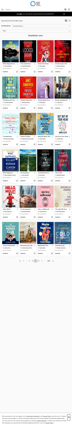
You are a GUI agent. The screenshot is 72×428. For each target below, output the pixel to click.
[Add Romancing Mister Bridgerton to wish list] (69, 108)
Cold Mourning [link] (59, 245)
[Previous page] (20, 261)
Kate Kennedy (42, 211)
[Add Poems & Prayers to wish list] (34, 145)
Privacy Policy (47, 416)
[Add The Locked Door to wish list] (34, 72)
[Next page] (53, 261)
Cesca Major (42, 248)
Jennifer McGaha (8, 102)
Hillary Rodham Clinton (10, 175)
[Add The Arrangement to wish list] (34, 217)
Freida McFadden (26, 66)
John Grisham (25, 175)
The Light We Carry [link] (61, 209)
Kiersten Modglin (26, 211)
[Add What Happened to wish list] (17, 181)
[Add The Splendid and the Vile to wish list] (52, 181)
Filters (4, 31)
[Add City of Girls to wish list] (69, 181)
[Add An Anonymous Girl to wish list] (69, 72)
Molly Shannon (8, 211)
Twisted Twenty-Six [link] (26, 100)
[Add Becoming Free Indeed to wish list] (34, 253)
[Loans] (65, 10)
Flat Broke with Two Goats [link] (9, 100)
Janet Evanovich (26, 102)
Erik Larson (42, 175)
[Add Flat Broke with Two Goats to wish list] (17, 108)
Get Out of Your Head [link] (61, 136)
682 (48, 261)
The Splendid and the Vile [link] (44, 173)
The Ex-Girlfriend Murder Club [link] (9, 245)
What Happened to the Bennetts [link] (9, 64)
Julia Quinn (59, 102)
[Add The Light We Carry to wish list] (69, 217)
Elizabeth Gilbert (61, 175)
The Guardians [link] (24, 173)
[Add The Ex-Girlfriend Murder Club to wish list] (17, 253)
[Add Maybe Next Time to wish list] (52, 253)
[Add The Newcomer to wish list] (17, 145)
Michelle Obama (61, 211)
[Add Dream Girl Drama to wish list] (52, 72)
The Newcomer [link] (7, 136)
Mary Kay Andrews (9, 138)
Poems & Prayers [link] (25, 136)
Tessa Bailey (42, 66)
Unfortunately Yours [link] (44, 100)
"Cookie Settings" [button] (41, 421)
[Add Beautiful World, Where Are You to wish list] (52, 145)
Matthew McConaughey (28, 138)
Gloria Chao (7, 248)
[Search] (2, 9)
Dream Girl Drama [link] (43, 64)
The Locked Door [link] (25, 64)
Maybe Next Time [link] (43, 245)
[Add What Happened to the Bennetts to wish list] (17, 72)
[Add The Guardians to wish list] (34, 181)
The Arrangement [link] (25, 209)
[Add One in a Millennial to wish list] (52, 217)
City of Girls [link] (58, 173)
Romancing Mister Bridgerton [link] (62, 100)
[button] (66, 21)
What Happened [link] (8, 173)
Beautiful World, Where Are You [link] (44, 136)
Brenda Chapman (61, 248)
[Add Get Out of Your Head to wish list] (69, 145)
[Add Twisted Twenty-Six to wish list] (34, 108)
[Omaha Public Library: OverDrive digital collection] (36, 4)
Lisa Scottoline (8, 66)
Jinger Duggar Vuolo (27, 248)
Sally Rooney (42, 138)
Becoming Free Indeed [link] (27, 245)
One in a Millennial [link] (43, 209)
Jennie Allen (60, 138)
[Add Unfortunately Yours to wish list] (52, 108)
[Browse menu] (69, 9)
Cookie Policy (49, 423)
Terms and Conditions (33, 416)
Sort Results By (5, 26)
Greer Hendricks (61, 66)
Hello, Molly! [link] (7, 209)
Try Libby (19, 14)
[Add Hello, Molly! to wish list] (17, 217)
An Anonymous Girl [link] (61, 64)
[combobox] (32, 10)
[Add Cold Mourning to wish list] (69, 253)
